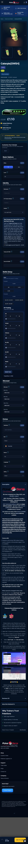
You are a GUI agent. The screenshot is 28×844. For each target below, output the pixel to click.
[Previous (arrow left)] (1, 815)
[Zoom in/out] (1, 809)
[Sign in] (24, 2)
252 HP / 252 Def (8, 303)
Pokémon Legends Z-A (6, 758)
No (8, 167)
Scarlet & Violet (4, 755)
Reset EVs (8, 372)
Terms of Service (5, 778)
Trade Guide (4, 765)
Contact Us (3, 771)
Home (2, 18)
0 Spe (9, 290)
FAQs (2, 768)
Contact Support (7, 790)
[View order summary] (2, 840)
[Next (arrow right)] (5, 815)
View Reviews (23, 729)
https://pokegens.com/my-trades (11, 586)
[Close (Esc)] (13, 809)
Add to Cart (20, 840)
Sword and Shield (9, 18)
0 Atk (19, 287)
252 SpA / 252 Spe (19, 300)
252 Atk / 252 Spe (9, 300)
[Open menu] (2, 2)
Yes (19, 167)
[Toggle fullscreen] (5, 809)
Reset (5, 150)
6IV (8, 287)
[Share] (9, 809)
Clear (14, 283)
